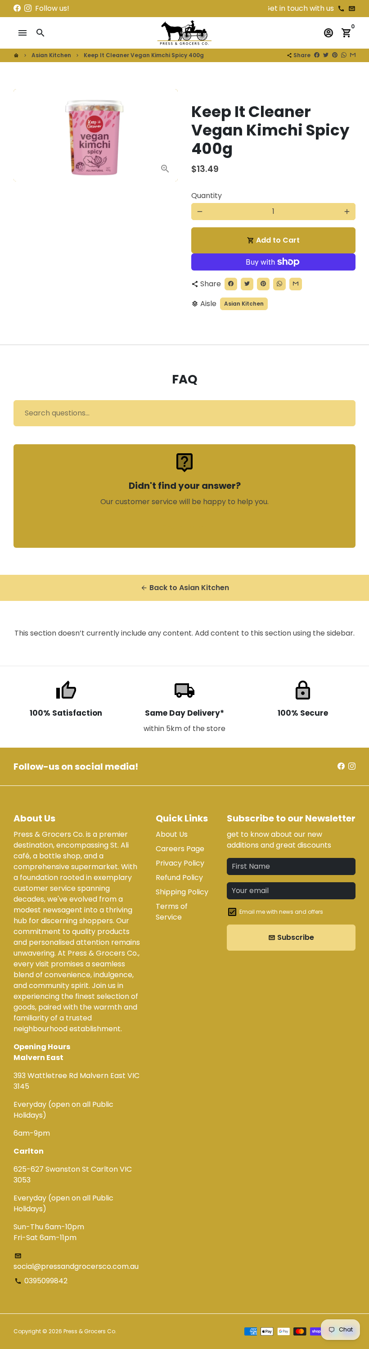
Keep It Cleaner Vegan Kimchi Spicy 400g (144, 55)
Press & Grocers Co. (90, 1331)
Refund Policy (179, 877)
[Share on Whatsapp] (343, 55)
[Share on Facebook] (317, 55)
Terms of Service (172, 911)
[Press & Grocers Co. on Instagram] (28, 8)
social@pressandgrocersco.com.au (76, 1262)
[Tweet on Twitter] (325, 55)
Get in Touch (185, 527)
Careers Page (180, 849)
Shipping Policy (182, 892)
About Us (172, 834)
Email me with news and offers (281, 912)
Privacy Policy (180, 863)
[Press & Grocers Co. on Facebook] (17, 8)
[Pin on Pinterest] (335, 55)
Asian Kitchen (51, 55)
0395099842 (41, 1281)
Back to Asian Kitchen (184, 587)
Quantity (206, 195)
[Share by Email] (353, 55)
